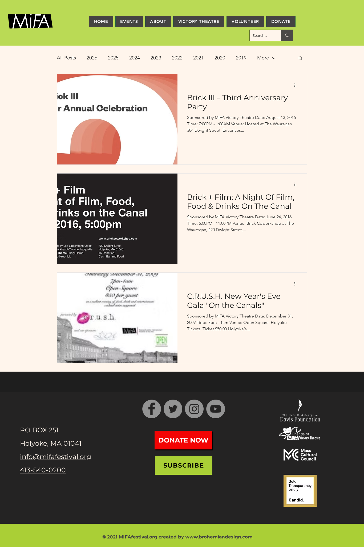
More (263, 58)
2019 (241, 58)
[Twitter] (173, 409)
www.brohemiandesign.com (219, 537)
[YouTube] (215, 409)
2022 (177, 58)
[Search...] (287, 35)
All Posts (66, 58)
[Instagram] (194, 409)
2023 (156, 58)
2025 (113, 58)
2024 (134, 58)
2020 (220, 58)
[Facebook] (151, 409)
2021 (198, 58)
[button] (300, 58)
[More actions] (296, 85)
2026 (92, 58)
